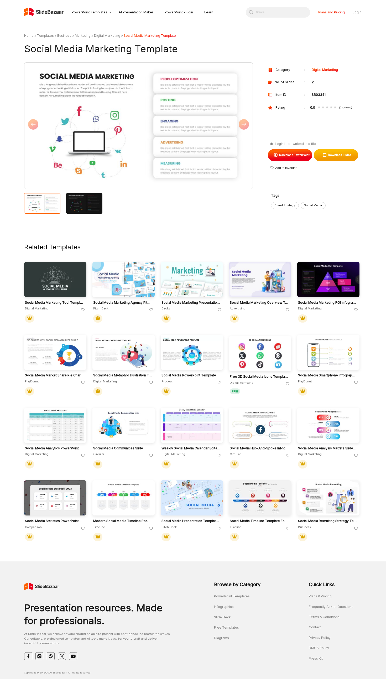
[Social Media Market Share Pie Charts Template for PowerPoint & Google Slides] (55, 352)
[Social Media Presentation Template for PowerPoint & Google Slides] (192, 497)
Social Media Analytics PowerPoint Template (54, 448)
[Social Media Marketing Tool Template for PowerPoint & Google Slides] (55, 279)
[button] (81, 126)
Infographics (224, 607)
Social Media (313, 205)
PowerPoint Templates (89, 12)
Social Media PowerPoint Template (188, 375)
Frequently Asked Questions (331, 607)
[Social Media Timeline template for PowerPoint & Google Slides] (260, 497)
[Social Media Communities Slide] (123, 425)
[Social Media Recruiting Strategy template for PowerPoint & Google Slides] (328, 497)
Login (357, 12)
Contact (315, 627)
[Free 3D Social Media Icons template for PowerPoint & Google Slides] (260, 353)
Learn (208, 12)
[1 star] (319, 107)
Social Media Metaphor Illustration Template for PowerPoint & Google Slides (122, 375)
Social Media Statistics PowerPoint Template (54, 521)
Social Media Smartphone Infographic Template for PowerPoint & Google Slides (327, 375)
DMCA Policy (319, 648)
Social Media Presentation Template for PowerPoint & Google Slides (190, 521)
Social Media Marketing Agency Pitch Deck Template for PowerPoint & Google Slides (122, 302)
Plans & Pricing (320, 596)
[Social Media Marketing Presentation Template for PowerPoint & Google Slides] (192, 279)
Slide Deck (222, 617)
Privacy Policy (320, 638)
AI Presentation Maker (136, 12)
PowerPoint (294, 155)
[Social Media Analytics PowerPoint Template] (55, 425)
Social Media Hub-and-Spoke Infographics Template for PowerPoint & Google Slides (259, 448)
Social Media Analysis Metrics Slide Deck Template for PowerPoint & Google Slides (327, 448)
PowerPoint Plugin (179, 12)
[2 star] (323, 107)
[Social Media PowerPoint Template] (192, 352)
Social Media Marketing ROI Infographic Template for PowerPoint (327, 302)
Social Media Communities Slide (118, 448)
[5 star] (335, 107)
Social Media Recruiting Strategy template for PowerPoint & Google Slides (327, 521)
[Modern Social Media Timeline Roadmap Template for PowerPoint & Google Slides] (123, 497)
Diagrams (221, 638)
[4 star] (331, 107)
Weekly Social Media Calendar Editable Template (190, 448)
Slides (339, 155)
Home (29, 36)
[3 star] (326, 107)
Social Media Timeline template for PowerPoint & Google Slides (259, 521)
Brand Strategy (284, 205)
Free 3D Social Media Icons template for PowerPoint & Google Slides (259, 376)
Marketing (83, 36)
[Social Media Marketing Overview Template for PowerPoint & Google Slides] (260, 279)
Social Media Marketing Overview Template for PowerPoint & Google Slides (259, 302)
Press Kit (316, 658)
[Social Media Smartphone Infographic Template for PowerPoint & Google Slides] (328, 352)
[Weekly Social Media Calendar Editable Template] (192, 425)
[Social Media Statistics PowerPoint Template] (55, 497)
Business (64, 36)
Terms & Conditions (324, 617)
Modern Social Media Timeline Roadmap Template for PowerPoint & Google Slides (122, 521)
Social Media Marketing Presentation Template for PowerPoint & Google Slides (190, 302)
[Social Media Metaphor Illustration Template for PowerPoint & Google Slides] (123, 352)
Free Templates (226, 627)
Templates (45, 36)
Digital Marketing (107, 36)
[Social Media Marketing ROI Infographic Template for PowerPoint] (328, 279)
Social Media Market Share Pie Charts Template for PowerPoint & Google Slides (54, 375)
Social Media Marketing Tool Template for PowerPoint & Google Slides (54, 302)
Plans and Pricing (331, 12)
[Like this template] (83, 310)
